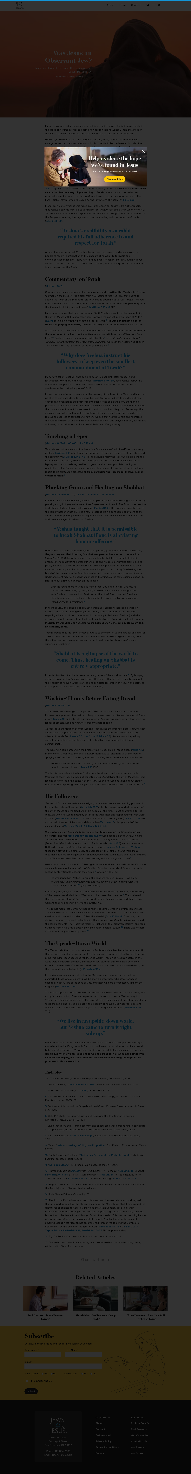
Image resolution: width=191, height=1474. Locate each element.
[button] (95, 737)
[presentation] (95, 166)
